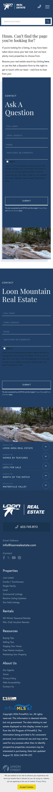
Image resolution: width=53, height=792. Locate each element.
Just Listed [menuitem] (8, 577)
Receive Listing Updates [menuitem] (14, 598)
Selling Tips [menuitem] (8, 642)
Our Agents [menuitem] (8, 670)
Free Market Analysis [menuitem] (13, 650)
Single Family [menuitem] (9, 585)
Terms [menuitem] (6, 674)
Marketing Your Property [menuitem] (15, 654)
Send (26, 201)
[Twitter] (8, 558)
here (46, 61)
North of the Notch (16, 477)
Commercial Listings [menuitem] (12, 594)
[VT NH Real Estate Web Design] (26, 769)
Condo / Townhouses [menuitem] (13, 581)
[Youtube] (14, 558)
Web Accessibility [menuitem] (11, 682)
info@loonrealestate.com (19, 545)
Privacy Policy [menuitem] (9, 678)
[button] (48, 21)
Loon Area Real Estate (18, 448)
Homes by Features (15, 457)
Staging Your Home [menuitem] (12, 646)
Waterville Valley (15, 486)
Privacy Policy (15, 181)
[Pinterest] (19, 558)
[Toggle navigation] (47, 6)
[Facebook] (4, 558)
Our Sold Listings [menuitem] (11, 602)
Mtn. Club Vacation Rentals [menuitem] (16, 622)
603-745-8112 (29, 527)
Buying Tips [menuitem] (8, 637)
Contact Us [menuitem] (8, 686)
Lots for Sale (12, 467)
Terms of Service (13, 211)
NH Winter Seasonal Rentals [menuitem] (17, 618)
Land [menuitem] (5, 590)
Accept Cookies (26, 787)
